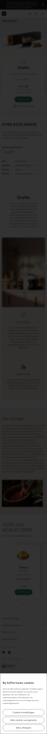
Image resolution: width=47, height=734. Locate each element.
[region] (23, 703)
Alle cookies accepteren (23, 720)
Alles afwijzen (23, 727)
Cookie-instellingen (23, 712)
